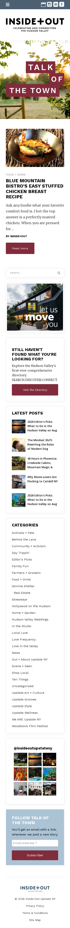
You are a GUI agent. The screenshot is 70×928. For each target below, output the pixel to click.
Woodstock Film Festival (30, 726)
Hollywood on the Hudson (31, 606)
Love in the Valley (25, 646)
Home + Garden (23, 613)
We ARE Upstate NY (26, 719)
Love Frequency (24, 639)
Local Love (20, 633)
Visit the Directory (35, 389)
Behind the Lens (24, 539)
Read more (20, 248)
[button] (20, 759)
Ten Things (20, 679)
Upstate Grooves (24, 699)
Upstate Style (22, 706)
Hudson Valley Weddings (30, 619)
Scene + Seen (22, 666)
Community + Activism (29, 546)
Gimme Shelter (23, 586)
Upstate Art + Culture (28, 693)
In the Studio (21, 626)
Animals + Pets (23, 533)
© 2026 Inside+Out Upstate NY (35, 898)
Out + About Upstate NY (30, 659)
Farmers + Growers (26, 573)
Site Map (35, 920)
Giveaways (19, 599)
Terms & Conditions (35, 912)
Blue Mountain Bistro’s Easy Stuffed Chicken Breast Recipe (34, 189)
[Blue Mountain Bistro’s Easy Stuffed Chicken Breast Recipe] (35, 148)
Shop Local (20, 673)
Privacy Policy (35, 905)
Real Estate (22, 593)
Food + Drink (16, 174)
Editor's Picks (22, 559)
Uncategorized (23, 686)
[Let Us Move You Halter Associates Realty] (35, 307)
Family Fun (20, 566)
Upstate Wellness (25, 713)
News (16, 653)
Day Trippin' (21, 553)
